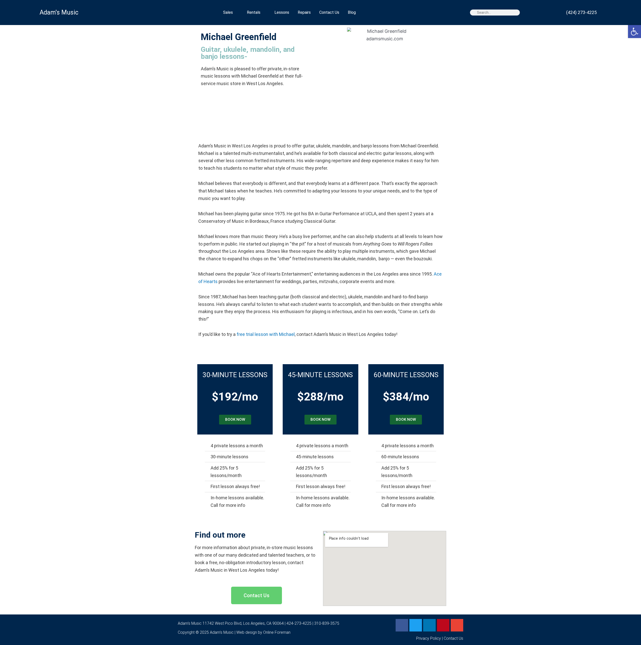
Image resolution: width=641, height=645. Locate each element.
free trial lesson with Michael (266, 334)
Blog (352, 12)
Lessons (281, 12)
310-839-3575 (326, 623)
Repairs (304, 12)
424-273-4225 (298, 623)
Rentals (253, 12)
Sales (228, 12)
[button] (634, 31)
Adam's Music (59, 12)
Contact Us (329, 12)
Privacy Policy (428, 638)
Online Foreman (276, 632)
